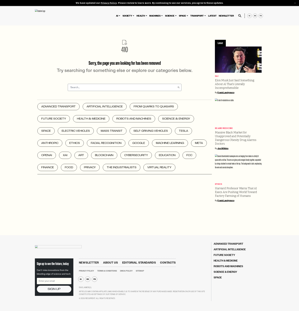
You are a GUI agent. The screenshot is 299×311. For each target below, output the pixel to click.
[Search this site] (239, 15)
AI (117, 16)
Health (141, 16)
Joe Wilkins (222, 148)
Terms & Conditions (107, 271)
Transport (197, 16)
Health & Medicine (226, 260)
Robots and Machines (228, 266)
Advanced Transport (228, 243)
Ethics (218, 184)
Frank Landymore (225, 92)
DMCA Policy (126, 271)
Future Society (224, 255)
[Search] (179, 87)
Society (127, 16)
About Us (110, 262)
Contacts (168, 262)
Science (169, 16)
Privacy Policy (109, 3)
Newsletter (226, 16)
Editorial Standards (139, 262)
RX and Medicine (224, 128)
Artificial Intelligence (230, 249)
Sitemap (140, 271)
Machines (155, 16)
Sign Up (54, 289)
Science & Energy (225, 271)
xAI (216, 76)
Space (182, 16)
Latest (212, 16)
